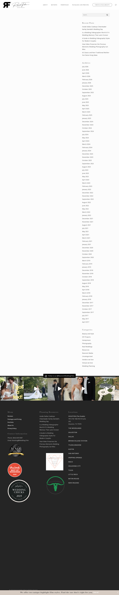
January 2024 (86, 151)
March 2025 (86, 112)
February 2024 (87, 147)
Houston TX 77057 (74, 497)
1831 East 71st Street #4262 (78, 559)
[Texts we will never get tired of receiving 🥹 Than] (12, 389)
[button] (116, 5)
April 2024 (85, 141)
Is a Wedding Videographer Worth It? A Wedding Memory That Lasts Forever (95, 34)
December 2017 (87, 303)
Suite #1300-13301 (74, 549)
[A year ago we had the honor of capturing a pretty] (83, 389)
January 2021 (86, 244)
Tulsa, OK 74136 (73, 561)
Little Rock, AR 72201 (75, 573)
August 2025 (86, 96)
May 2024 (85, 138)
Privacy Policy (12, 428)
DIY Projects (86, 337)
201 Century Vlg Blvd (98, 479)
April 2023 (85, 180)
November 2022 (87, 196)
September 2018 (88, 280)
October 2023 (87, 160)
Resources (85, 350)
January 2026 (86, 83)
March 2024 (86, 144)
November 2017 (87, 306)
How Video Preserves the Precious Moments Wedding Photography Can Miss (95, 46)
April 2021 (85, 235)
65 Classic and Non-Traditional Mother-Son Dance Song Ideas (96, 54)
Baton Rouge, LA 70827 (99, 460)
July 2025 (85, 99)
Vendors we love (88, 360)
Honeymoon (86, 340)
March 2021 (86, 238)
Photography (86, 343)
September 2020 (88, 257)
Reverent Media (87, 353)
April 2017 (85, 322)
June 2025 (85, 102)
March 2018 (86, 293)
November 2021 (87, 222)
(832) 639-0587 (18, 438)
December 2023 (87, 154)
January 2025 (86, 118)
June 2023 (85, 173)
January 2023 (86, 189)
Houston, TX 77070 (74, 424)
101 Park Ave (72, 547)
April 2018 (85, 290)
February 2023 (87, 186)
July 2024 (85, 134)
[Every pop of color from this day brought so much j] (107, 389)
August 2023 (86, 167)
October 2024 (87, 128)
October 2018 (87, 277)
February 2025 (87, 115)
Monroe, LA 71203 (97, 484)
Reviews (10, 416)
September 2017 (88, 312)
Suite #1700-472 (73, 571)
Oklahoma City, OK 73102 (77, 552)
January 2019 (86, 267)
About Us (11, 425)
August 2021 (86, 225)
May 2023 (85, 176)
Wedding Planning (88, 366)
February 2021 (87, 241)
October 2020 (87, 254)
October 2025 (87, 89)
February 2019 (87, 264)
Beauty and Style (88, 334)
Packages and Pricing (14, 419)
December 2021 (87, 219)
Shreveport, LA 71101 (98, 472)
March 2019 (86, 261)
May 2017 (85, 319)
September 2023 (88, 164)
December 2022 (87, 193)
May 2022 (85, 209)
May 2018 (85, 286)
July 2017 (85, 315)
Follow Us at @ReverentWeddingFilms (61, 376)
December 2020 (87, 248)
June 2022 (85, 206)
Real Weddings (87, 347)
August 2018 (86, 283)
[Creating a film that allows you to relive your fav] (59, 389)
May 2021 (85, 231)
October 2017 (87, 309)
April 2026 (85, 73)
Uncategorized (87, 356)
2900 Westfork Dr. (97, 455)
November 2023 (87, 157)
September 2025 (88, 92)
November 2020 (87, 251)
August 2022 (86, 202)
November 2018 (87, 273)
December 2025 (87, 86)
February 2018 (87, 296)
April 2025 (85, 109)
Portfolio (11, 422)
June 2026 (85, 70)
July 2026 (85, 67)
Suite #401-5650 (96, 457)
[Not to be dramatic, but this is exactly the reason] (36, 389)
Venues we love (87, 363)
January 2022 (86, 215)
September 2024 (88, 131)
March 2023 (86, 183)
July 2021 (85, 228)
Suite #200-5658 (96, 481)
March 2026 (86, 76)
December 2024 (87, 122)
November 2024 (87, 125)
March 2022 (86, 212)
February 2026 (87, 79)
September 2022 (88, 199)
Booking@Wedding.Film (20, 440)
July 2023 (85, 170)
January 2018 (86, 299)
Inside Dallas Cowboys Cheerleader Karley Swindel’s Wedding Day (94, 28)
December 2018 (87, 270)
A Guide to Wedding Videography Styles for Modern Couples (96, 39)
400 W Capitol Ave (74, 568)
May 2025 (85, 105)
